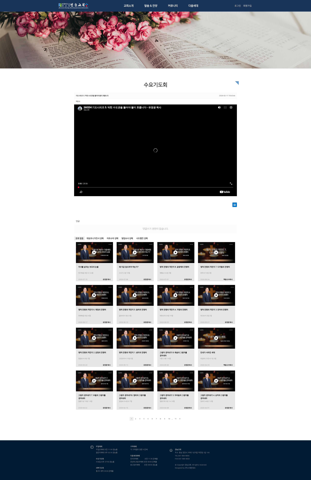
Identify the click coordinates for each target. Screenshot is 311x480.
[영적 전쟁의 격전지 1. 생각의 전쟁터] (135, 338)
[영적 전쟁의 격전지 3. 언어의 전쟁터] (216, 295)
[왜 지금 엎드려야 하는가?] (135, 252)
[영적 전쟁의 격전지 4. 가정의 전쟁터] (175, 295)
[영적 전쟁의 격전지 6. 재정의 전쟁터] (94, 295)
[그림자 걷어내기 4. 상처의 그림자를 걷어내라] (216, 381)
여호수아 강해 (112, 238)
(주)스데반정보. (190, 468)
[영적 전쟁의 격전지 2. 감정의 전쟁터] (94, 338)
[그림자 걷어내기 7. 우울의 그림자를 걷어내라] (94, 381)
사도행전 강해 (142, 238)
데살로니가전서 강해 (95, 238)
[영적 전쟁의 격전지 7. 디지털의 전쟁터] (216, 252)
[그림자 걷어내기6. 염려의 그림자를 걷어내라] (135, 381)
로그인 (238, 6)
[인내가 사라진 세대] (216, 338)
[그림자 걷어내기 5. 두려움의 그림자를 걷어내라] (175, 381)
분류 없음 (79, 238)
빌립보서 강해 (127, 238)
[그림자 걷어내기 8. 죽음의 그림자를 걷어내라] (175, 338)
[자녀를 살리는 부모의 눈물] (94, 252)
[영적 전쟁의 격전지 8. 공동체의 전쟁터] (175, 252)
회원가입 (247, 6)
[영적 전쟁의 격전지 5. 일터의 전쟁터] (135, 295)
